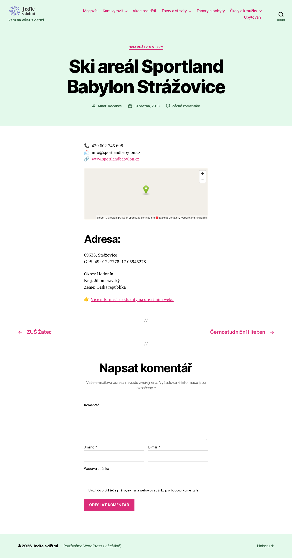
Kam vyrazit (113, 11)
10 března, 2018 (147, 106)
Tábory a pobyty (210, 11)
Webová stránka (96, 468)
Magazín (90, 11)
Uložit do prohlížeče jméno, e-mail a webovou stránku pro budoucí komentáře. (143, 490)
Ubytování (252, 17)
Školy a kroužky (243, 11)
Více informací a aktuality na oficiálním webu (132, 299)
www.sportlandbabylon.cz (115, 159)
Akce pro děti (144, 11)
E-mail (154, 447)
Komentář (91, 405)
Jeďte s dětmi (45, 546)
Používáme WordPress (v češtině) (92, 546)
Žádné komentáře (186, 106)
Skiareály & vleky (146, 47)
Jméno (90, 447)
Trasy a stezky (174, 11)
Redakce (115, 106)
